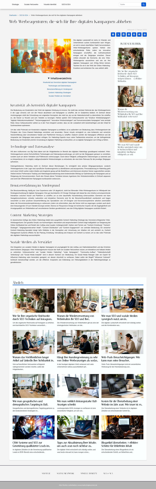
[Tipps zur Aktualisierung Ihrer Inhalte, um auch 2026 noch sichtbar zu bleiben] (78, 427)
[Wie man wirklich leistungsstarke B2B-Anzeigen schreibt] (78, 386)
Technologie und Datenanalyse (59, 86)
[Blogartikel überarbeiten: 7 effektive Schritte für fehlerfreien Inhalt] (122, 427)
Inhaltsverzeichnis (61, 78)
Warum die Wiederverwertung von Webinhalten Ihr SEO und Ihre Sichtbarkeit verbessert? (130, 113)
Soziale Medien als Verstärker (60, 96)
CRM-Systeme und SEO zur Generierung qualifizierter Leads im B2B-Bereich (31, 446)
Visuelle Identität (50, 4)
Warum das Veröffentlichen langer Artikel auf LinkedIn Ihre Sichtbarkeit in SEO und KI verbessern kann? (33, 360)
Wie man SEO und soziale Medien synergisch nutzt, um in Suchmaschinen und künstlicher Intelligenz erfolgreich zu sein (130, 150)
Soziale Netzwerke (31, 4)
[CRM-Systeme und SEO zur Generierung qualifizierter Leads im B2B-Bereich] (34, 427)
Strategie (15, 4)
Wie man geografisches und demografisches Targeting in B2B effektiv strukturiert (30, 404)
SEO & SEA (66, 4)
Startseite (13, 15)
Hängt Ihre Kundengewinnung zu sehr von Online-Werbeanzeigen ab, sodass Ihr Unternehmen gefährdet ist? (77, 360)
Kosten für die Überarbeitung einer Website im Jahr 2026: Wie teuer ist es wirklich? (121, 404)
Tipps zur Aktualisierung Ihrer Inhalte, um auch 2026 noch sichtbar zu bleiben (76, 446)
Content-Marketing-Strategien (59, 92)
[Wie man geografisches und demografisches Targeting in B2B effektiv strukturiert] (34, 386)
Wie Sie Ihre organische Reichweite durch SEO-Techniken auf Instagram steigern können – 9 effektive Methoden (130, 76)
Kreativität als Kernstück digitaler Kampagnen (59, 82)
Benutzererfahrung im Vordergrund (59, 89)
